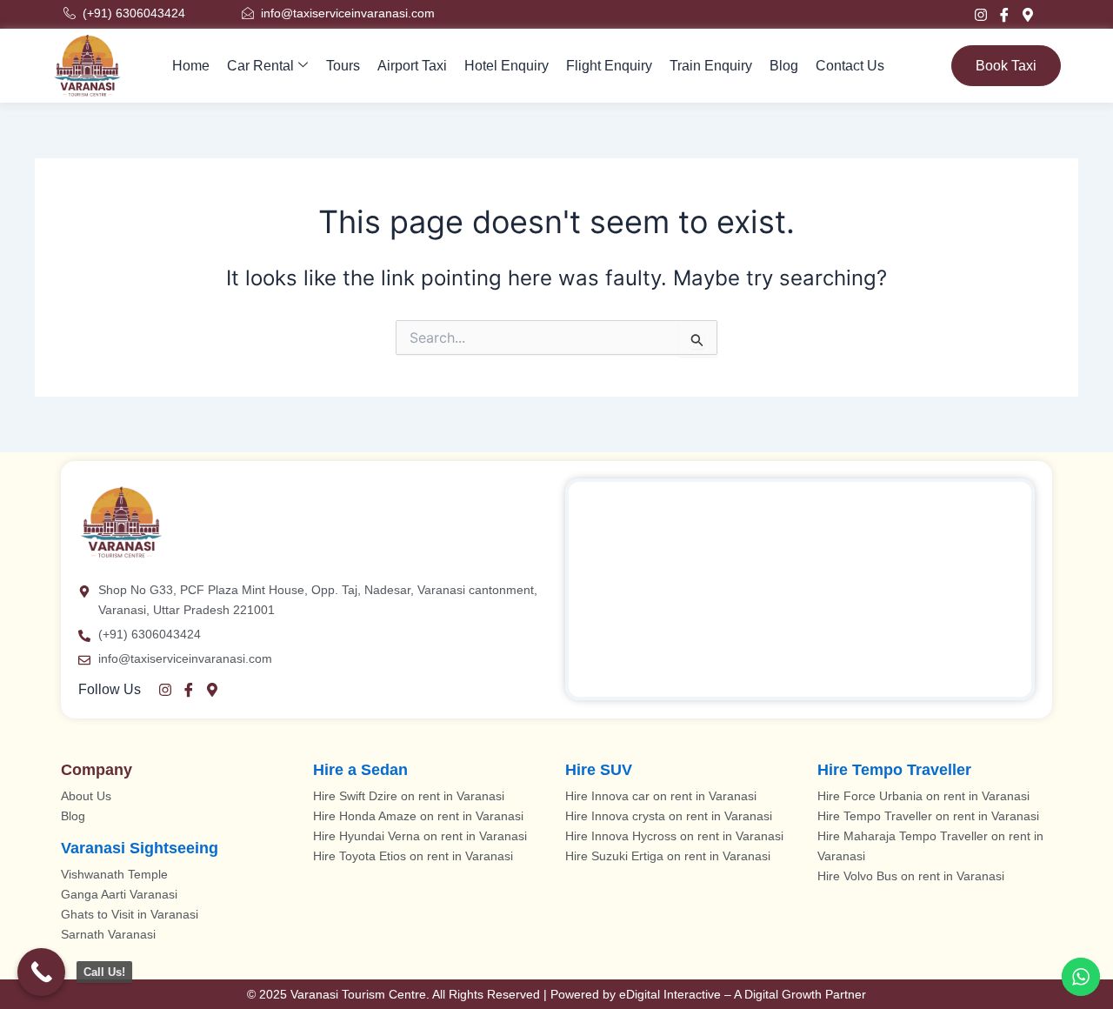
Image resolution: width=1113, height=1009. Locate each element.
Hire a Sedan (360, 769)
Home (191, 65)
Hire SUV (598, 769)
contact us (850, 65)
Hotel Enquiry (506, 65)
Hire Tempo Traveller (894, 769)
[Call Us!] (41, 972)
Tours (343, 65)
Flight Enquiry (609, 65)
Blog (784, 65)
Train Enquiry (711, 65)
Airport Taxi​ (412, 65)
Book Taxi (1006, 65)
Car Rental (260, 65)
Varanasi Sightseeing (139, 848)
